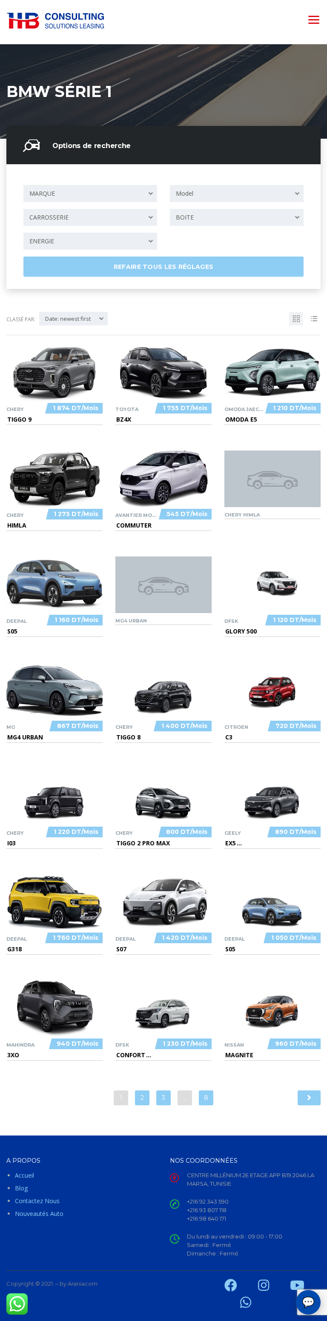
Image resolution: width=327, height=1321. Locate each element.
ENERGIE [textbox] (41, 241)
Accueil (24, 1175)
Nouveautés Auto (39, 1214)
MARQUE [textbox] (42, 193)
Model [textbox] (184, 193)
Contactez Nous (37, 1201)
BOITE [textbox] (185, 217)
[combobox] (90, 193)
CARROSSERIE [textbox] (49, 217)
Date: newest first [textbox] (68, 318)
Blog (21, 1188)
